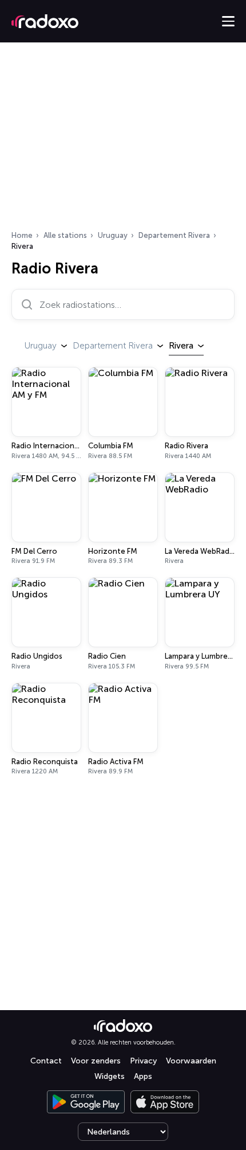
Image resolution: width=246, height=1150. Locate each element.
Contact (46, 1061)
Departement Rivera (174, 235)
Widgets (109, 1076)
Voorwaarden (191, 1061)
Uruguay (113, 235)
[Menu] (228, 21)
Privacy (143, 1061)
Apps (143, 1076)
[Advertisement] (123, 140)
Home (22, 235)
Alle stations (65, 235)
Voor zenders (96, 1061)
